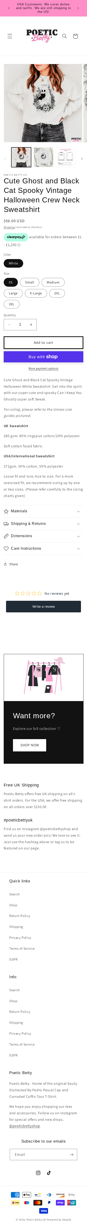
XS (11, 282)
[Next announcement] (78, 8)
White (13, 263)
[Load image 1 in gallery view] (21, 157)
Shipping (9, 227)
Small (29, 282)
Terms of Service (22, 948)
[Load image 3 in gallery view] (65, 157)
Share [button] (13, 564)
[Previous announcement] (9, 8)
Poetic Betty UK (36, 1219)
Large (13, 293)
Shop (13, 905)
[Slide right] (82, 158)
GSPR (13, 959)
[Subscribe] (71, 1154)
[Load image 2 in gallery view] (43, 157)
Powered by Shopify (59, 1219)
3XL (11, 304)
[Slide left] (5, 158)
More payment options (43, 368)
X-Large (36, 293)
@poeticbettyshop (24, 1125)
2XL (57, 293)
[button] (9, 36)
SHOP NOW (29, 745)
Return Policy (19, 915)
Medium (53, 282)
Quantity (10, 315)
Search (14, 894)
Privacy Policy (20, 937)
